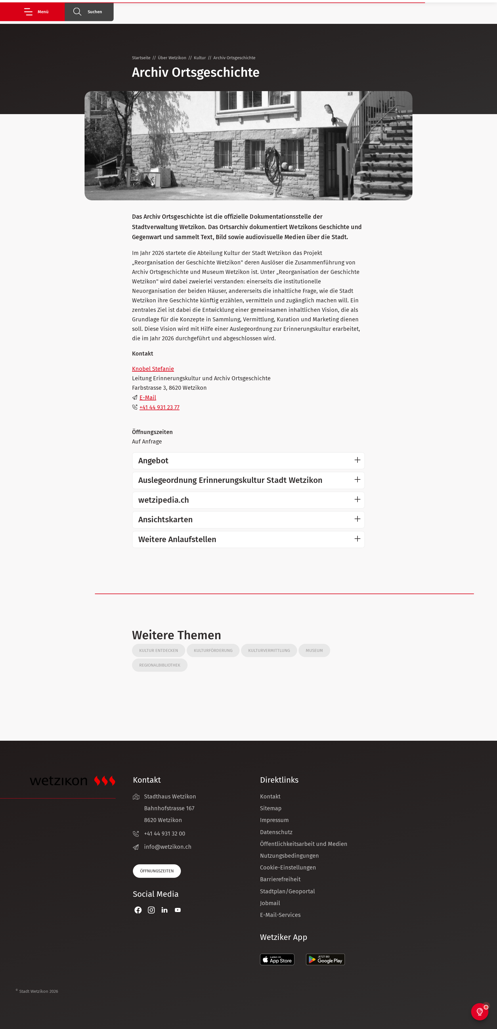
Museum (314, 650)
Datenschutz (276, 832)
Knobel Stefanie (153, 368)
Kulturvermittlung (269, 650)
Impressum (274, 820)
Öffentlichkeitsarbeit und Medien (303, 843)
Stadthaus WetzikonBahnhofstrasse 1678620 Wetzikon (170, 808)
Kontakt (270, 796)
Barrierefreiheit (280, 879)
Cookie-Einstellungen (288, 867)
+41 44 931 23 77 (159, 407)
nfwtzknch (169, 846)
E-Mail (147, 397)
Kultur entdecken (158, 650)
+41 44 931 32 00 (164, 833)
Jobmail (270, 903)
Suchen (95, 11)
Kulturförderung (213, 650)
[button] (44, 11)
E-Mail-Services (280, 914)
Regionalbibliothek (159, 665)
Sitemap (271, 808)
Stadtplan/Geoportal (287, 891)
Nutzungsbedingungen (289, 855)
